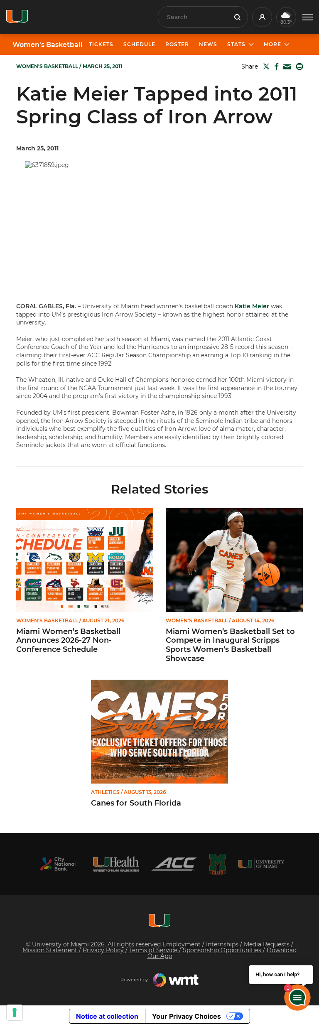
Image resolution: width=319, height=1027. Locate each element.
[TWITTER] (265, 66)
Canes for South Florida (136, 803)
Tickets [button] (101, 44)
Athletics (105, 792)
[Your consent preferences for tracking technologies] (14, 1012)
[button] (307, 17)
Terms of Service (154, 950)
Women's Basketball (47, 45)
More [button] (272, 44)
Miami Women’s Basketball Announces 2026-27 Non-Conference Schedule (68, 640)
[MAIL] (285, 67)
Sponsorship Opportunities (223, 950)
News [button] (208, 44)
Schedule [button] (139, 44)
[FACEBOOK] (274, 66)
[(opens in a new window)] (58, 864)
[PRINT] (298, 66)
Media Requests (267, 944)
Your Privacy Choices (186, 1016)
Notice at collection (107, 1016)
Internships (223, 944)
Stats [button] (236, 44)
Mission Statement (50, 950)
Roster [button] (177, 44)
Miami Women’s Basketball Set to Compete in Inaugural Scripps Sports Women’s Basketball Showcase (230, 645)
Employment (182, 944)
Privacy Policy (104, 950)
